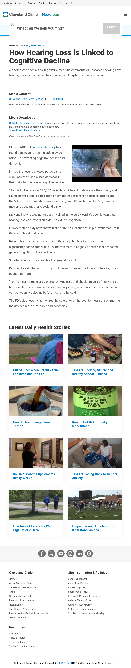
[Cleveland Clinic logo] (20, 14)
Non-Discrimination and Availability (86, 613)
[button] (125, 14)
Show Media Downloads (23, 130)
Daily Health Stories (34, 46)
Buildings (13, 633)
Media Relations (17, 617)
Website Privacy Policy (80, 604)
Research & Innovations (21, 600)
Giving (12, 591)
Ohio (73, 3)
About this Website (78, 583)
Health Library (16, 604)
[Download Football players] (95, 505)
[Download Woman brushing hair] (36, 453)
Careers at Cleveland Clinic (23, 587)
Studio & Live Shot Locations (24, 646)
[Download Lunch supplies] (95, 349)
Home (12, 578)
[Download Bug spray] (95, 401)
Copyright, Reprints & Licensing (84, 596)
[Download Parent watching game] (36, 349)
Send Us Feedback (77, 578)
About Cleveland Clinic (20, 583)
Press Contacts (17, 642)
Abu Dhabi (19, 3)
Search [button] (111, 26)
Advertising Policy (77, 587)
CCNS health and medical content (27, 123)
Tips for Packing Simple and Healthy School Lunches (92, 372)
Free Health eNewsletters (22, 609)
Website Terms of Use (80, 600)
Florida (42, 3)
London (52, 3)
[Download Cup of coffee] (36, 401)
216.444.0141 (55, 98)
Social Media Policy (78, 591)
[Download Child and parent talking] (95, 453)
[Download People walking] (36, 505)
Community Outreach (20, 596)
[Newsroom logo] (51, 14)
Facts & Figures (17, 637)
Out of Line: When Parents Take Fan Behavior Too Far (36, 372)
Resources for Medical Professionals (28, 613)
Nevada (63, 3)
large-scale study (43, 147)
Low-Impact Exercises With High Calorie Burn (33, 528)
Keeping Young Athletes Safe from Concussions (93, 528)
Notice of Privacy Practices (82, 609)
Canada (31, 3)
